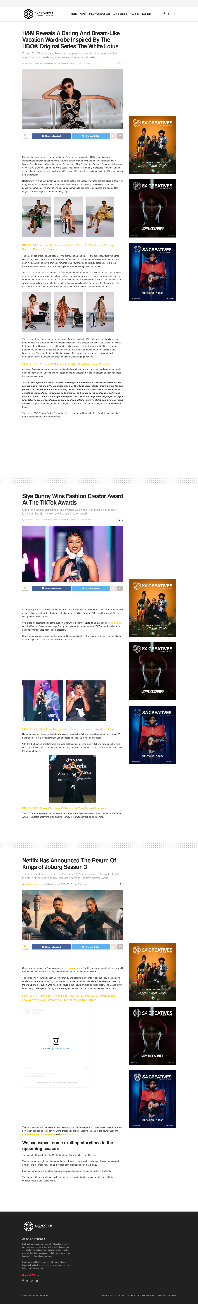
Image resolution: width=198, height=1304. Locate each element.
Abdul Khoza (67, 1134)
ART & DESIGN (120, 14)
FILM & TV (134, 14)
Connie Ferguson (31, 1134)
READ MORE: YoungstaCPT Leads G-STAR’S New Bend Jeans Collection (66, 364)
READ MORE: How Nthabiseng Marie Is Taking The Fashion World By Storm (68, 729)
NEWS (83, 14)
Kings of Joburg (74, 968)
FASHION (146, 14)
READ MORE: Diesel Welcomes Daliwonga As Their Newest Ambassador (66, 808)
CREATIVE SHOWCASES (99, 14)
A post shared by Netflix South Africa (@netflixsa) (56, 1083)
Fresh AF (44, 1295)
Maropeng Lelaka (32, 63)
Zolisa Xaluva (48, 1134)
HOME (74, 14)
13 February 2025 (51, 63)
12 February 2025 (51, 519)
